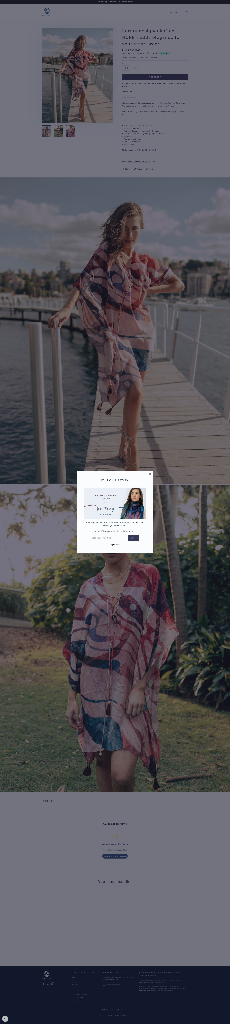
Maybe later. (115, 545)
